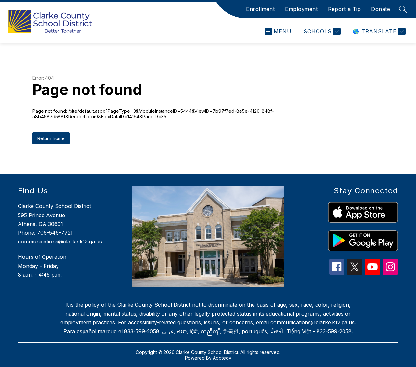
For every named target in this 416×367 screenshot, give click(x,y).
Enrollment (260, 9)
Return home (51, 138)
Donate (380, 9)
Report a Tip (344, 9)
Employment (301, 9)
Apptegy (222, 357)
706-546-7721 (55, 232)
